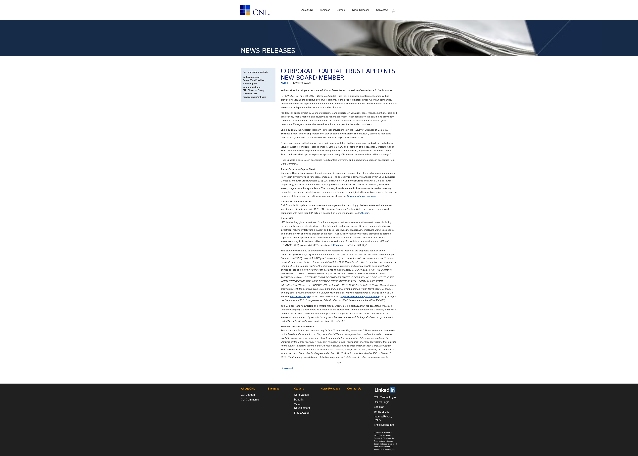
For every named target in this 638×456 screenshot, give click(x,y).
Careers (341, 9)
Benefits (299, 399)
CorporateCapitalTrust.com (361, 196)
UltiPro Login (381, 402)
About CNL (307, 9)
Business (325, 9)
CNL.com (364, 213)
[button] (395, 11)
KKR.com (336, 245)
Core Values (301, 394)
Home (284, 82)
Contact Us (382, 9)
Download (287, 368)
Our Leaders (248, 394)
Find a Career (302, 412)
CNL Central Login (385, 397)
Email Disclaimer (384, 424)
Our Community (250, 399)
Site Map (379, 406)
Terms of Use (381, 411)
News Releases (361, 9)
